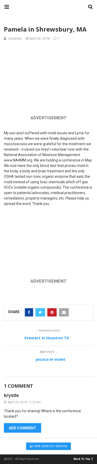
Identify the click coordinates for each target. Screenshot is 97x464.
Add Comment (22, 428)
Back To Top (81, 458)
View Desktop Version (50, 446)
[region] (48, 79)
